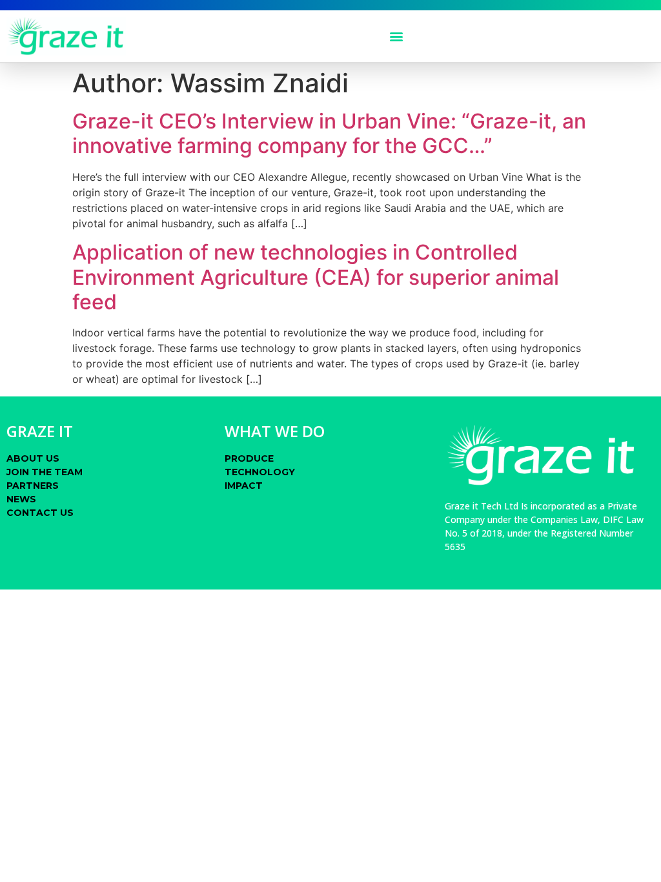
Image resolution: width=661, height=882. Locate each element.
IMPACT (244, 485)
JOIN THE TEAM (44, 472)
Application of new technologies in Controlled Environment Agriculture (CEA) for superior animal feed (315, 277)
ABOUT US (32, 458)
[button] (396, 36)
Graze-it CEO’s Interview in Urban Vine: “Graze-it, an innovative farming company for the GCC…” (329, 133)
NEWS (21, 499)
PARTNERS (32, 485)
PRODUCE (249, 458)
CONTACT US (40, 512)
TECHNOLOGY (260, 472)
